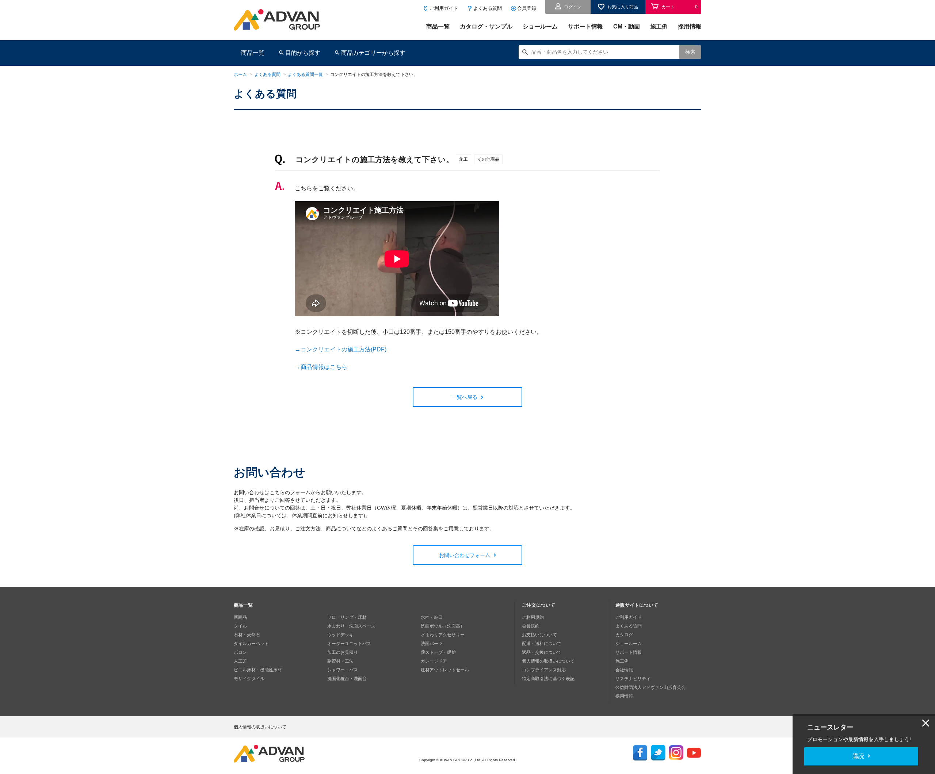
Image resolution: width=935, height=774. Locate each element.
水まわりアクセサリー (443, 634)
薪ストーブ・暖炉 (438, 652)
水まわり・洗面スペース (351, 626)
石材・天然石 (247, 634)
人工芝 (240, 661)
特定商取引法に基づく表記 (548, 678)
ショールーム (540, 26)
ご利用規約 (533, 617)
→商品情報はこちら (321, 367)
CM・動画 (626, 26)
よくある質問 (487, 8)
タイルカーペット (251, 643)
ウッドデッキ (340, 634)
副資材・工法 (340, 661)
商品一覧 (438, 26)
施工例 (659, 26)
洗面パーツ (432, 643)
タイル (240, 626)
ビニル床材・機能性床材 (258, 669)
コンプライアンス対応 (544, 669)
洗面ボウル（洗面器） (443, 626)
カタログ (624, 634)
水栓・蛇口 (432, 617)
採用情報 (689, 26)
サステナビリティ (632, 678)
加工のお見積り (342, 652)
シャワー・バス (342, 669)
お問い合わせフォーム (464, 555)
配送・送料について (541, 643)
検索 (690, 52)
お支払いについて (539, 634)
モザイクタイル (249, 678)
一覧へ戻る (464, 397)
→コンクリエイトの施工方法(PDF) (340, 349)
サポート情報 (585, 26)
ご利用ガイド (444, 8)
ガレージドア (434, 661)
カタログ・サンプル (486, 26)
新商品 (240, 617)
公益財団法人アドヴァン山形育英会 (650, 687)
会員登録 (526, 8)
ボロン (240, 652)
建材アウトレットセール (445, 669)
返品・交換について (541, 652)
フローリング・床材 (347, 617)
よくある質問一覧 (305, 74)
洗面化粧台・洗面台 (347, 678)
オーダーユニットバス (349, 643)
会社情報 (624, 669)
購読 (858, 756)
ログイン (572, 6)
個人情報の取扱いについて (548, 661)
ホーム (240, 74)
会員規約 (530, 626)
